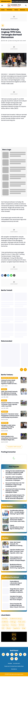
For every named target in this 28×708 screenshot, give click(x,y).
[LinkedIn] (11, 658)
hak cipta (11, 674)
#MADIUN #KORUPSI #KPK (9, 378)
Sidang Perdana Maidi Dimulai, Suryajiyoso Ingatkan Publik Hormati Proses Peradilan (8, 382)
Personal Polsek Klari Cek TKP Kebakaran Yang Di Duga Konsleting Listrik (15, 484)
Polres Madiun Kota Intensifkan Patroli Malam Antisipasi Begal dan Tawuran (9, 438)
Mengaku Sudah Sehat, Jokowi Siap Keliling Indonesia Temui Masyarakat (8, 426)
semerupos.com (18, 674)
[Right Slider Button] (26, 9)
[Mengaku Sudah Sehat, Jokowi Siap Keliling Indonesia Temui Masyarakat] (24, 425)
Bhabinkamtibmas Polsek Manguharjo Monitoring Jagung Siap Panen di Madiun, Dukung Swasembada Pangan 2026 (17, 566)
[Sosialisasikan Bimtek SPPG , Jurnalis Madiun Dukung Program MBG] (5, 513)
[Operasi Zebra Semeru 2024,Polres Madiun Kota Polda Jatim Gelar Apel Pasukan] (5, 520)
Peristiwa (9, 9)
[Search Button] (25, 5)
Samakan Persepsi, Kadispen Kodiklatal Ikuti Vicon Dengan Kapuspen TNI (16, 598)
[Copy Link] (14, 275)
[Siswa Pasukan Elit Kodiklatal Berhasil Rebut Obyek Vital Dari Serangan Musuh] (5, 606)
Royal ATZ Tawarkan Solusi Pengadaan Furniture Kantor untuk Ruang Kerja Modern (10, 415)
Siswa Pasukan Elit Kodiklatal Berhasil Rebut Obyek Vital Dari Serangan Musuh (17, 605)
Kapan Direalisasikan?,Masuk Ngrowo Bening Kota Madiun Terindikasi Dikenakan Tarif (17, 527)
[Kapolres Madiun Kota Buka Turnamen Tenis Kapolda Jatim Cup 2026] (24, 403)
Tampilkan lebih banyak (14, 447)
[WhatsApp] (11, 275)
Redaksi (10, 663)
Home (3, 9)
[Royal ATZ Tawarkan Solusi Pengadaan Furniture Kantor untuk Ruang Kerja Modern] (24, 414)
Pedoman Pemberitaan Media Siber (14, 666)
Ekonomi (22, 9)
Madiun (4, 389)
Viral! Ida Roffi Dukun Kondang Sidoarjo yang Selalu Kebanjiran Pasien (15, 490)
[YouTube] (16, 654)
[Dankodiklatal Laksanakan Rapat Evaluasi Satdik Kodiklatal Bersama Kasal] (5, 584)
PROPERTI (4, 411)
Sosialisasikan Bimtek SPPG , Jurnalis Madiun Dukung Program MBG (17, 512)
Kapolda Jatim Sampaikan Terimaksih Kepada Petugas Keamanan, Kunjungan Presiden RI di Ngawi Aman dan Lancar (15, 478)
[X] (5, 275)
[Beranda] (2, 25)
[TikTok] (24, 654)
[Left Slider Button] (21, 369)
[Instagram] (11, 654)
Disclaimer (14, 669)
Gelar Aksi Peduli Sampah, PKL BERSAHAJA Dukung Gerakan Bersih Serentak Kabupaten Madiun (9, 393)
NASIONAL (5, 423)
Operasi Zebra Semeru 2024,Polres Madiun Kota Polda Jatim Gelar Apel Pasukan (17, 519)
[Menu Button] (2, 5)
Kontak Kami (16, 663)
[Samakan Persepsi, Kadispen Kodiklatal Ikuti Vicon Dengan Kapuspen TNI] (5, 599)
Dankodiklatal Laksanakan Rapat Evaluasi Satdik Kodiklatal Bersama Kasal (16, 583)
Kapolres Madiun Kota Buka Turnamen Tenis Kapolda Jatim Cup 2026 (10, 404)
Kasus (16, 9)
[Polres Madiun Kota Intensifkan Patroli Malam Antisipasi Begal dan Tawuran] (24, 436)
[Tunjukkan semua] (25, 506)
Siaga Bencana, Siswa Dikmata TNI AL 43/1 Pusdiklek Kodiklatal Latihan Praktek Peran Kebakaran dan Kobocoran (17, 590)
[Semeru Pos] (14, 5)
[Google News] (20, 654)
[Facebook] (2, 275)
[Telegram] (8, 275)
